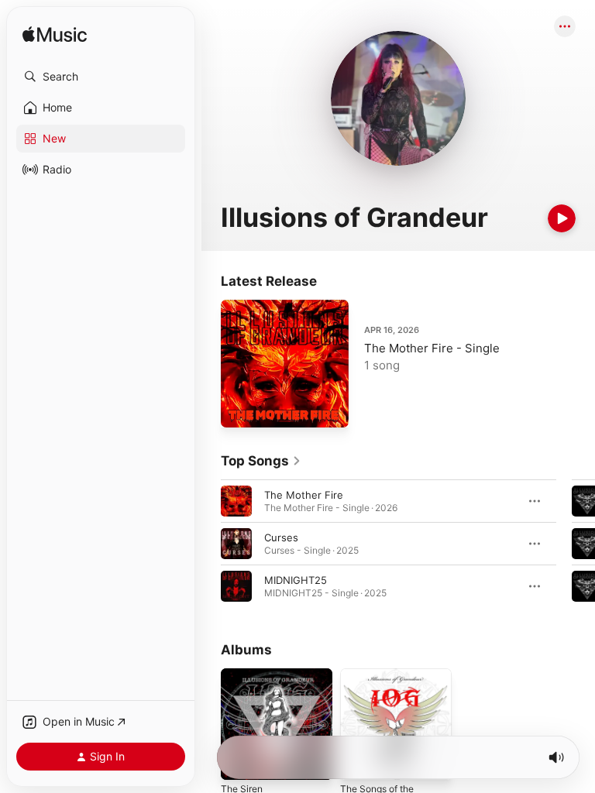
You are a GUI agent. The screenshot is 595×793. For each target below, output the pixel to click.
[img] (54, 35)
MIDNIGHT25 (295, 580)
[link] (261, 460)
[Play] (562, 218)
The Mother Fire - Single (432, 348)
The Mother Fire (303, 495)
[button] (100, 77)
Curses (281, 537)
